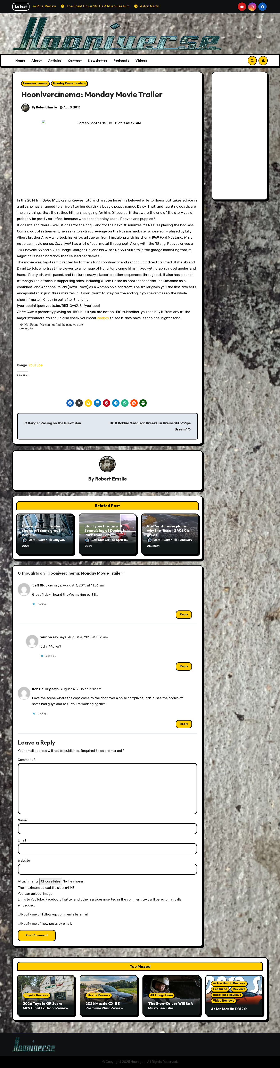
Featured (220, 989)
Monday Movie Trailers (69, 83)
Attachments (28, 881)
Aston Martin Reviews (229, 983)
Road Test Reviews (227, 995)
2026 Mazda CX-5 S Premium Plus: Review (104, 1005)
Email (22, 840)
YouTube (35, 365)
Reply (184, 614)
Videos (141, 60)
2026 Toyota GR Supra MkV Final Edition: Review (45, 1005)
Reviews (239, 989)
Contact (75, 60)
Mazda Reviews (99, 995)
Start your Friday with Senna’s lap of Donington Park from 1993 (106, 530)
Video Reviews (223, 1000)
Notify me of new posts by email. (46, 924)
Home (20, 60)
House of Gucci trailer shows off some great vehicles (41, 530)
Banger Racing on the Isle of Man (54, 423)
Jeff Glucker (38, 540)
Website (24, 860)
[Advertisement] (240, 136)
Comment (26, 760)
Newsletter (97, 60)
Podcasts (121, 60)
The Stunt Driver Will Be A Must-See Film (170, 1005)
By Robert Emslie (44, 107)
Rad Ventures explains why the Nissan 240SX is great (168, 530)
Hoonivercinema (35, 83)
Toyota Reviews (36, 995)
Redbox (103, 318)
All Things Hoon (161, 995)
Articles (55, 60)
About (36, 60)
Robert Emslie (111, 479)
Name (22, 820)
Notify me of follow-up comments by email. (55, 914)
